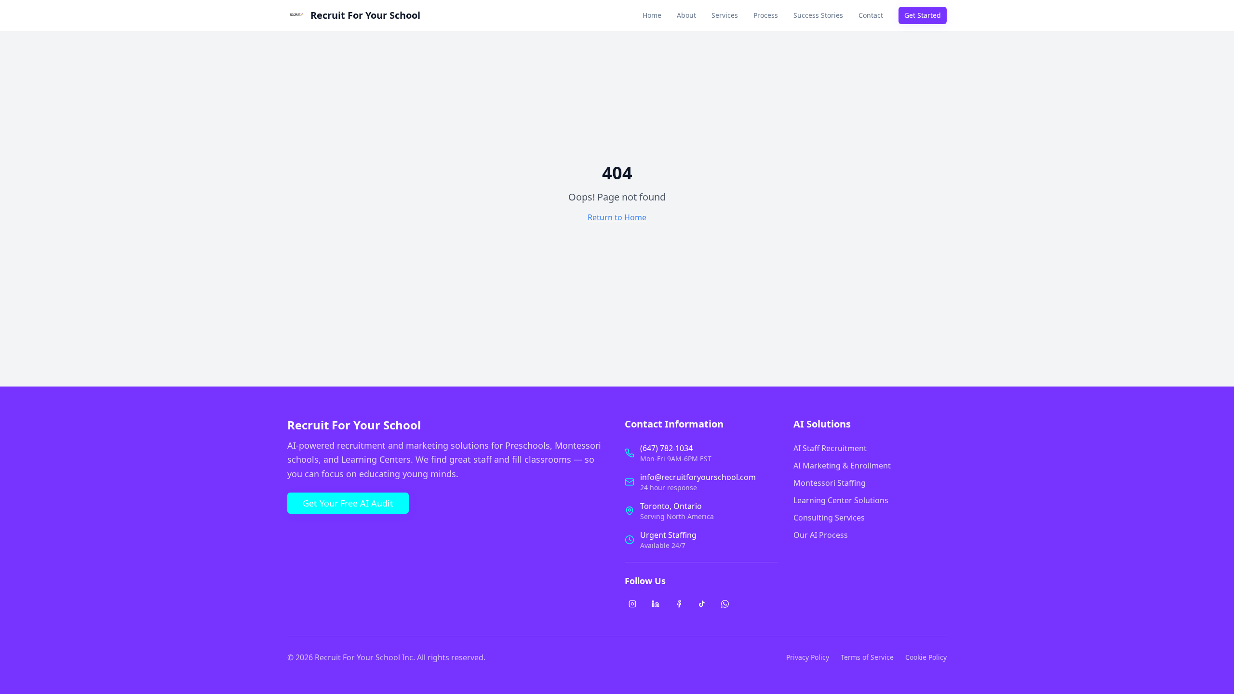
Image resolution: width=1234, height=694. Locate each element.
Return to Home (617, 217)
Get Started (922, 15)
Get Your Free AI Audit (348, 503)
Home (652, 15)
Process (765, 15)
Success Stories (818, 15)
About (686, 15)
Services (724, 15)
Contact (870, 15)
